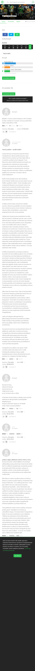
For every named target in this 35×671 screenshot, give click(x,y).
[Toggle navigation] (3, 2)
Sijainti (18, 21)
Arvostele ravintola (8, 78)
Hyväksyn (18, 556)
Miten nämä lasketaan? (10, 73)
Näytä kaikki (6, 53)
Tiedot (3, 21)
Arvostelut (11, 21)
